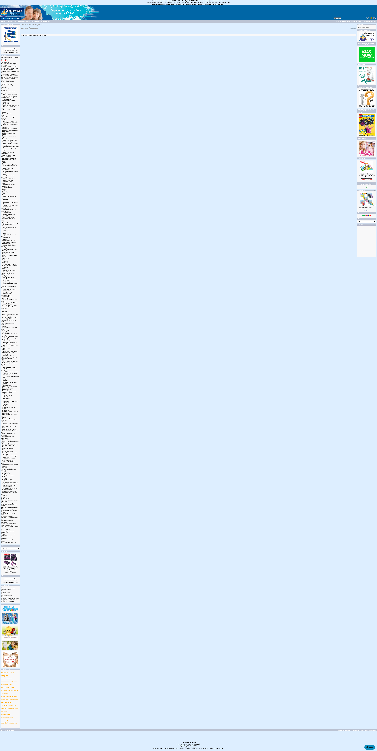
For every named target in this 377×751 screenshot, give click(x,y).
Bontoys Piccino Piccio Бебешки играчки (8, 155)
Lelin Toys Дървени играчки (10, 283)
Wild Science (6, 473)
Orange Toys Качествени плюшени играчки (9, 357)
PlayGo (4, 377)
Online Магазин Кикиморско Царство (18, 21)
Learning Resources (44, 21)
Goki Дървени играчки (8, 229)
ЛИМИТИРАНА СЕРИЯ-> (8, 543)
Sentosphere (5, 403)
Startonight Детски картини (10, 423)
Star (3, 422)
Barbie (177, 748)
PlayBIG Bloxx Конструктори (10, 376)
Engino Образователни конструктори (8, 210)
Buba (3, 161)
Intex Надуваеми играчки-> (10, 249)
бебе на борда (5, 720)
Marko (4, 310)
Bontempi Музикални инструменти (7, 152)
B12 (206, 748)
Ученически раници (198, 748)
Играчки (34, 21)
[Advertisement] (188, 737)
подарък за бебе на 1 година (9, 708)
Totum (4, 450)
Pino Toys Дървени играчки (10, 373)
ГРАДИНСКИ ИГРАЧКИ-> (8, 78)
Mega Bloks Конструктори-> (10, 314)
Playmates (5, 380)
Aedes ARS (5, 102)
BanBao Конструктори (8, 133)
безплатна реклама (4, 693)
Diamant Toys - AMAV (8, 184)
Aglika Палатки (6, 103)
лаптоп (15, 681)
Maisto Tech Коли (7, 304)
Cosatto (211, 748)
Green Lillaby (6, 232)
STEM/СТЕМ (5, 62)
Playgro (4, 379)
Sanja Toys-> (6, 398)
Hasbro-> (4, 239)
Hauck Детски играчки (8, 240)
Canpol (4, 162)
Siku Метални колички (8, 407)
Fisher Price (160, 748)
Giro (3, 226)
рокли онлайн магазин (9, 696)
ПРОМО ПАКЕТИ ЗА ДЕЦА (9, 68)
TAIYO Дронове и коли (9, 429)
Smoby (172, 748)
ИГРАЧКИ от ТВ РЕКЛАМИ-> (10, 66)
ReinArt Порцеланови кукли (10, 391)
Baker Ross (5, 131)
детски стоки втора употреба (7, 681)
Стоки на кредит (6, 589)
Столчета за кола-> (7, 525)
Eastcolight (5, 199)
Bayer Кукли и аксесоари (9, 139)
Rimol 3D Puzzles (7, 395)
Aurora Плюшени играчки (9, 121)
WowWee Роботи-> (7, 479)
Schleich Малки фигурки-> (10, 401)
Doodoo (4, 195)
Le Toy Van (5, 276)
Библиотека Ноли (7, 487)
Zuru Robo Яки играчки (8, 485)
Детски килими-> (6, 80)
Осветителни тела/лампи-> (9, 510)
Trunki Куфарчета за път (9, 453)
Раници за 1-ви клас (186, 748)
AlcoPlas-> (5, 495)
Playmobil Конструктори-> (9, 382)
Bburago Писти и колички (9, 140)
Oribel (3, 360)
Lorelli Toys (5, 298)
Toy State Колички (7, 451)
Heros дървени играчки (9, 242)
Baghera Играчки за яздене (10, 130)
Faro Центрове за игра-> (9, 214)
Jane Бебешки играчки (8, 252)
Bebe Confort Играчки (8, 142)
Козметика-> (5, 498)
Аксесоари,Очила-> (7, 69)
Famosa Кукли (6, 212)
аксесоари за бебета (7, 717)
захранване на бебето (8, 705)
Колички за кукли (7, 489)
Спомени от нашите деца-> (9, 523)
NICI (3, 349)
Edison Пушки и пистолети (10, 202)
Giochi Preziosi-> (7, 224)
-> (4, 90)
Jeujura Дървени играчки (9, 255)
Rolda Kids (5, 397)
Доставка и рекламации (8, 588)
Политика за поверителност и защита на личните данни (10, 599)
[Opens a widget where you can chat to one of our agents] (369, 747)
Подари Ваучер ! (6, 512)
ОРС (222, 748)
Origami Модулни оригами (9, 361)
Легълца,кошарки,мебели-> (9, 507)
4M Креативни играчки (8, 100)
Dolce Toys (5, 192)
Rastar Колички (6, 389)
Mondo (4, 326)
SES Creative (6, 404)
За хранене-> (5, 89)
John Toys (5, 257)
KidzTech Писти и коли (9, 264)
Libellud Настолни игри (8, 289)
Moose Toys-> (6, 332)
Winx (3, 476)
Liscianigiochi (6, 290)
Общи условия (5, 592)
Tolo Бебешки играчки (8, 445)
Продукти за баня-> (7, 516)
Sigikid (4, 405)
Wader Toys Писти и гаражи (10, 464)
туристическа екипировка (13, 699)
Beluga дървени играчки (9, 145)
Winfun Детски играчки (8, 475)
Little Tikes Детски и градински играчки (7, 294)
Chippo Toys (5, 174)
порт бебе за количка (9, 723)
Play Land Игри (6, 375)
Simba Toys (5, 410)
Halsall (4, 233)
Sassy (4, 400)
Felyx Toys (5, 215)
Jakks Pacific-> (6, 251)
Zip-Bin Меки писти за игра (10, 484)
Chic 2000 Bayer (6, 170)
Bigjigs (4, 149)
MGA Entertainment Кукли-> (10, 317)
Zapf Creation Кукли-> (8, 481)
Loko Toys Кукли (7, 296)
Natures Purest (6, 348)
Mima (154, 748)
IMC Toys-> (5, 248)
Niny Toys (5, 354)
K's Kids (4, 260)
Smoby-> (4, 417)
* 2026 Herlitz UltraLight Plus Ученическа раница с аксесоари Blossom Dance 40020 (10, 569)
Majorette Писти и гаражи (9, 305)
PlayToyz (4, 383)
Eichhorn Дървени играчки (9, 205)
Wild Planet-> (6, 472)
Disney (4, 189)
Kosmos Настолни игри (9, 270)
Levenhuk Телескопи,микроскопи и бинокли (8, 286)
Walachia (4, 466)
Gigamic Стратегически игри (10, 223)
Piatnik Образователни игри (10, 372)
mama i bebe (6, 702)
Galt (3, 221)
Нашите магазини (6, 595)
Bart (3, 137)
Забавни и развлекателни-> (10, 488)
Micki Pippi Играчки (7, 318)
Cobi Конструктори (7, 180)
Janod (3, 254)
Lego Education (6, 280)
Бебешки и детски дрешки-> (9, 75)
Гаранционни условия (7, 597)
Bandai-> (4, 134)
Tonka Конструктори (8, 448)
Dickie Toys (5, 186)
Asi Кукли (5, 120)
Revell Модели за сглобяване (6, 393)
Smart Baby (5, 413)
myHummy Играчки (7, 341)
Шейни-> (3, 541)
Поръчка (366, 21)
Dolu (3, 193)
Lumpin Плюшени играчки (9, 302)
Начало (3, 21)
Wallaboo (4, 467)
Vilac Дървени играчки (8, 459)
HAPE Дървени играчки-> (9, 94)
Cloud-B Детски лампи (8, 178)
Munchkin (5, 339)
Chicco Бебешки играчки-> (10, 171)
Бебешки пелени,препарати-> (10, 77)
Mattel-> (4, 311)
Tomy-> (4, 447)
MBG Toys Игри (6, 313)
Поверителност (5, 591)
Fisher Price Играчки (8, 217)
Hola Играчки (6, 243)
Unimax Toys (6, 457)
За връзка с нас (6, 594)
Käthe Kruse (5, 258)
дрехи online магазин (4, 699)
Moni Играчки (6, 330)
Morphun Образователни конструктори (8, 334)
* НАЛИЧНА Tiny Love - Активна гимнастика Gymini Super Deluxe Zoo (367, 175)
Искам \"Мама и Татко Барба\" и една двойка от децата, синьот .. (367, 207)
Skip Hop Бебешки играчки (10, 411)
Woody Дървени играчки (9, 478)
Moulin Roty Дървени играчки (10, 336)
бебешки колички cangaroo (7, 674)
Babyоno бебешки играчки (9, 128)
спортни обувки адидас (9, 690)
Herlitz (167, 748)
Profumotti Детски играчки (9, 386)
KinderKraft (5, 267)
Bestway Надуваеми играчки (10, 146)
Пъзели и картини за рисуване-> (7, 521)
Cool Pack (217, 748)
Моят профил (340, 21)
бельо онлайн (7, 688)
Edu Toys (4, 204)
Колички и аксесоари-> (8, 503)
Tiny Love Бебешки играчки (10, 444)
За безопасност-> (6, 84)
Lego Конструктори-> (8, 282)
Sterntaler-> (5, 425)
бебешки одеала (7, 684)
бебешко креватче (6, 714)
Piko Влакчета (6, 99)
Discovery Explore (7, 187)
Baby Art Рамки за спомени (10, 122)
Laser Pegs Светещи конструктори (7, 273)
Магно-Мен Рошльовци (9, 491)
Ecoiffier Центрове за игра (9, 201)
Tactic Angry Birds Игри (9, 426)
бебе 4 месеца (4, 711)
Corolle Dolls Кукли (7, 181)
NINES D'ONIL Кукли (8, 352)
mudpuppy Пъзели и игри (9, 338)
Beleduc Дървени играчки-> (10, 143)
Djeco (3, 190)
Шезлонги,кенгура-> (7, 540)
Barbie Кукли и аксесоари (9, 136)
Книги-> (3, 497)
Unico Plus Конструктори (9, 456)
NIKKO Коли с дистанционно (10, 351)
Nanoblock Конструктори (9, 342)
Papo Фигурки (6, 366)
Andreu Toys (5, 112)
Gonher (4, 230)
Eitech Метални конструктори (6, 207)
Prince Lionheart (6, 385)
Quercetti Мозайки (7, 388)
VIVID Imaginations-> (8, 460)
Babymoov (5, 127)
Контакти (373, 21)
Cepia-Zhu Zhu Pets (7, 168)
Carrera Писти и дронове (9, 164)
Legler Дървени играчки (9, 279)
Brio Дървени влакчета (9, 158)
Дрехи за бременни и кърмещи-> (7, 82)
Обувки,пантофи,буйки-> (8, 509)
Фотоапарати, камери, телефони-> (7, 531)
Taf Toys (4, 428)
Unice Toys (5, 454)
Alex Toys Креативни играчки (10, 105)
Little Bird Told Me (7, 292)
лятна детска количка (6, 678)
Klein (3, 268)
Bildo (3, 150)
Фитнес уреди (5, 529)
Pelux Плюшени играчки (9, 367)
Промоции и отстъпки (7, 601)
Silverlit (4, 408)
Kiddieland (5, 262)
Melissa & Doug (6, 316)
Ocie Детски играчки (8, 355)
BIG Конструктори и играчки (10, 148)
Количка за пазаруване (354, 21)
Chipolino (4, 173)
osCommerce (193, 745)
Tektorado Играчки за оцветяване (7, 437)
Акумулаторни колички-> (8, 74)
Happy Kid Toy (6, 237)
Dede (3, 183)
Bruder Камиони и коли (9, 159)
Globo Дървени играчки (9, 227)
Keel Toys (5, 261)
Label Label (5, 271)
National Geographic (8, 344)
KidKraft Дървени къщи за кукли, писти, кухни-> (9, 96)
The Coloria (5, 439)
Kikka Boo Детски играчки (9, 265)
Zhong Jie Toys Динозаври (9, 482)
